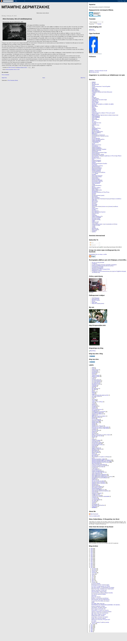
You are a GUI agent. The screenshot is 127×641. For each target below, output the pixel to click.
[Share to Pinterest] (34, 67)
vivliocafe (94, 123)
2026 (92, 548)
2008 (92, 629)
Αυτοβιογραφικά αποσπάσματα (98, 411)
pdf (92, 390)
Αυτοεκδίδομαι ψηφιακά (97, 412)
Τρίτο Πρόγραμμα (95, 298)
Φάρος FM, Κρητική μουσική (98, 303)
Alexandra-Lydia (95, 84)
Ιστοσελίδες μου (95, 441)
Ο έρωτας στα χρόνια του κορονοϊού (99, 465)
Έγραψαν (94, 424)
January (93, 623)
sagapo (93, 394)
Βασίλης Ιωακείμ (95, 130)
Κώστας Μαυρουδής (96, 182)
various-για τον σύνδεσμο (97, 401)
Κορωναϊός (94, 445)
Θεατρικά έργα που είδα (97, 435)
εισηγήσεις (94, 429)
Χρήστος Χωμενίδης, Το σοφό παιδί (98, 590)
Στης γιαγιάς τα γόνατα (97, 487)
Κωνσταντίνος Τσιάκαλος (97, 181)
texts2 (93, 397)
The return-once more (96, 122)
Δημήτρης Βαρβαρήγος (97, 148)
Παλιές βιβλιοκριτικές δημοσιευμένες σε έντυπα (102, 476)
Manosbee (94, 105)
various (93, 400)
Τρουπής (94, 501)
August (93, 574)
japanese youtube (95, 376)
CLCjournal (94, 370)
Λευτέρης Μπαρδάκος (96, 185)
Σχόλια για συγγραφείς (97, 493)
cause (93, 368)
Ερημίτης (94, 162)
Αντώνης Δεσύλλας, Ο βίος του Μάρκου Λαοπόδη (102, 592)
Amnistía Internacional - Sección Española (101, 86)
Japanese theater (95, 375)
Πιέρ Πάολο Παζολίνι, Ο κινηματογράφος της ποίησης (102, 587)
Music (93, 387)
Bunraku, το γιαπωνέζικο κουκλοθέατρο (99, 598)
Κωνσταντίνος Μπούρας (97, 180)
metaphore (94, 386)
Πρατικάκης (94, 484)
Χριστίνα (94, 231)
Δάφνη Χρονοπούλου (96, 144)
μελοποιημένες (95, 454)
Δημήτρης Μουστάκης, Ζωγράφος (99, 149)
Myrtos (93, 107)
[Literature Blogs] (91, 29)
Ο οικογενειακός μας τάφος (98, 466)
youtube (93, 403)
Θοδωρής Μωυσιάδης (96, 169)
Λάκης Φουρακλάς (96, 183)
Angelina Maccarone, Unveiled (97, 615)
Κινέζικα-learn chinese (96, 176)
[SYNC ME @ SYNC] (94, 72)
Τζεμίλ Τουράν (95, 223)
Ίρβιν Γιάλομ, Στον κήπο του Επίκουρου (99, 612)
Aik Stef (93, 83)
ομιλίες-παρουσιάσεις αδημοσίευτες (99, 474)
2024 (92, 551)
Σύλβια (93, 220)
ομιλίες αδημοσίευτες (96, 473)
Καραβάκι (94, 174)
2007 (92, 630)
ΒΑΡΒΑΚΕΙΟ (95, 129)
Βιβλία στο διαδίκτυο (96, 132)
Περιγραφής (94, 205)
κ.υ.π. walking (95, 173)
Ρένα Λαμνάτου (95, 210)
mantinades (94, 385)
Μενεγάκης (94, 455)
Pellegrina (94, 109)
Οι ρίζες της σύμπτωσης (97, 471)
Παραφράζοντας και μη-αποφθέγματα (100, 477)
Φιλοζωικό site (95, 228)
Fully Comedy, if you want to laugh (99, 99)
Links (93, 378)
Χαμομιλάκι (94, 230)
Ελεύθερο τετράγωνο (96, 158)
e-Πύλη (93, 95)
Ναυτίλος (94, 194)
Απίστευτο (94, 408)
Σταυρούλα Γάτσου (96, 218)
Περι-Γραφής (94, 204)
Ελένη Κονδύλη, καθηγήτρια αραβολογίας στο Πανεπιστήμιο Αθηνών (106, 155)
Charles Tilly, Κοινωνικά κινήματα (98, 618)
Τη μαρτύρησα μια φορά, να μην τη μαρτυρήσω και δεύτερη (104, 224)
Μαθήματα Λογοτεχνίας (97, 449)
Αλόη (93, 126)
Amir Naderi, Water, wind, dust (97, 603)
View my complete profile (94, 516)
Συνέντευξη (94, 492)
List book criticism (96, 379)
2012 (92, 567)
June (93, 576)
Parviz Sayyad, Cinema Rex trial (98, 608)
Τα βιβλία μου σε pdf (96, 495)
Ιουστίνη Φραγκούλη (96, 171)
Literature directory (92, 30)
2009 (92, 627)
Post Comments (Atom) (13, 80)
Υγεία (93, 503)
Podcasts (94, 391)
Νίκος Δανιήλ (95, 196)
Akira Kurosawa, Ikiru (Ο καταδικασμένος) (100, 599)
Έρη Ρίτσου (94, 433)
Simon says (94, 118)
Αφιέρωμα (94, 414)
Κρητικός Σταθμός (95, 448)
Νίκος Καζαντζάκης (96, 463)
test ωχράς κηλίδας (96, 396)
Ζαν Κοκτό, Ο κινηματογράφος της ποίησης (100, 586)
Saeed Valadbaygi (96, 117)
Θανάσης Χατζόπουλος (97, 167)
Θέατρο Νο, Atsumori (95, 596)
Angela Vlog (94, 88)
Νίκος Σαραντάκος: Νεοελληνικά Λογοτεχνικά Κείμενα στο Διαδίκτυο (106, 198)
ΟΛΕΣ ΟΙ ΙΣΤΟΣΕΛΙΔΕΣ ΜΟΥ (98, 472)
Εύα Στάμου (94, 164)
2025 (92, 550)
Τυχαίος (93, 226)
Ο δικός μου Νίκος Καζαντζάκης (98, 464)
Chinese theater (95, 369)
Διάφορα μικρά (95, 421)
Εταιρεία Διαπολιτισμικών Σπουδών (99, 163)
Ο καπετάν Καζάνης (95, 583)
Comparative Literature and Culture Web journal (102, 92)
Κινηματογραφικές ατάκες (97, 444)
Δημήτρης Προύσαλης (96, 150)
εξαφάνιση (94, 431)
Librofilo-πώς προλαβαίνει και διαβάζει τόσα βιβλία (103, 104)
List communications (96, 380)
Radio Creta (94, 302)
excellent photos (95, 98)
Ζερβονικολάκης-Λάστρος (97, 165)
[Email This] (28, 67)
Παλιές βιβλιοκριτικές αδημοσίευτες (99, 475)
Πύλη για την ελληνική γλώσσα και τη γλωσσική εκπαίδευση (105, 206)
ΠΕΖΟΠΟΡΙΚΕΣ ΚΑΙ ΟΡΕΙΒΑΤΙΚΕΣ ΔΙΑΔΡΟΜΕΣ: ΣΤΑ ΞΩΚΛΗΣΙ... (106, 604)
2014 (92, 564)
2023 (92, 552)
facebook (94, 373)
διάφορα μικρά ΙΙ (95, 422)
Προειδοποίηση (95, 485)
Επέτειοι (93, 432)
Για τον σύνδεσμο (95, 419)
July (93, 575)
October (93, 571)
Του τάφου (94, 500)
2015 (92, 563)
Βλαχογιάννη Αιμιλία (96, 417)
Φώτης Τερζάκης (95, 229)
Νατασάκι (94, 193)
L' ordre (93, 377)
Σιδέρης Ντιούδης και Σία (97, 216)
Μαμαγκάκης (95, 450)
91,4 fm (93, 301)
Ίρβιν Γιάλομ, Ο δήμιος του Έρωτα (98, 614)
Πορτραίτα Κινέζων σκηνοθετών (99, 483)
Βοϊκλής (93, 418)
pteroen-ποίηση (95, 114)
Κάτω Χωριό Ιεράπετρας (97, 175)
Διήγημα (93, 423)
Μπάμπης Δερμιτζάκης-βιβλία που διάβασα (101, 460)
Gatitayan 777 (95, 100)
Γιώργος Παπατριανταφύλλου (98, 139)
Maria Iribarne (95, 106)
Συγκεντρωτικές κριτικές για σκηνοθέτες (100, 490)
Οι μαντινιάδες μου (96, 470)
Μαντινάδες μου (95, 451)
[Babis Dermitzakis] (93, 52)
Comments (93, 245)
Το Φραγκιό (94, 263)
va (92, 398)
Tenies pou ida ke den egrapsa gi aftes (100, 395)
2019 (92, 558)
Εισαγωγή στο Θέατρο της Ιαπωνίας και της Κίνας (102, 265)
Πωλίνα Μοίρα (95, 208)
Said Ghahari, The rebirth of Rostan (98, 607)
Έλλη (93, 159)
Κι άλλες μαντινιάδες (96, 443)
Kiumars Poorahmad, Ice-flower (98, 606)
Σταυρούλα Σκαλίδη (96, 219)
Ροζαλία (93, 214)
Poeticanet (94, 111)
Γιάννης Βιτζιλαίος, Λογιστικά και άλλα (100, 136)
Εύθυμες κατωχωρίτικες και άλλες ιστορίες (101, 434)
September (94, 572)
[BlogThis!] (30, 67)
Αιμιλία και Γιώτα (95, 125)
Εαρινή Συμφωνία (96, 153)
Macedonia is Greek (96, 384)
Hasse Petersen (95, 101)
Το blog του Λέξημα (96, 225)
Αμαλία (93, 127)
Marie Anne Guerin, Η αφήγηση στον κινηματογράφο (102, 588)
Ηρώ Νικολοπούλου (96, 166)
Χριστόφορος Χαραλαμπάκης (98, 505)
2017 (92, 560)
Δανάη (93, 143)
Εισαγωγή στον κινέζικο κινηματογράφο (100, 428)
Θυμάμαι (94, 437)
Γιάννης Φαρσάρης (96, 138)
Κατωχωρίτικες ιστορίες (97, 442)
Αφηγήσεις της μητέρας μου (98, 413)
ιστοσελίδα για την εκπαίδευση (98, 172)
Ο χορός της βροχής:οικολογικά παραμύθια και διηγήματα (104, 264)
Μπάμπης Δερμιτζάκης (25, 7)
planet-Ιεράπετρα (95, 299)
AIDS (93, 367)
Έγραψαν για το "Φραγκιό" (97, 426)
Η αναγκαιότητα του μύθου (97, 266)
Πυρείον (93, 207)
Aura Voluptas (95, 89)
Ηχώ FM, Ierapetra (96, 300)
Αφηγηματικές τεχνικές (97, 270)
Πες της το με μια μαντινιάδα (98, 262)
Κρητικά (93, 446)
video (93, 402)
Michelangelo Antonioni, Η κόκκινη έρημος (100, 584)
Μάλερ (93, 186)
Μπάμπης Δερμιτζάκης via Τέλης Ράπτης (100, 192)
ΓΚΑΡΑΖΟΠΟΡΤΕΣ (96, 141)
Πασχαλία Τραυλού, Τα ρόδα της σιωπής (100, 622)
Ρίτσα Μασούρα (95, 213)
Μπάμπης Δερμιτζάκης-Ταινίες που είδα (12, 69)
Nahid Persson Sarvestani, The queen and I (100, 619)
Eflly (93, 96)
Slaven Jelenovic (95, 119)
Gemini (93, 374)
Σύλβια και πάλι (95, 221)
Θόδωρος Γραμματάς (96, 170)
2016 (92, 562)
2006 (92, 631)
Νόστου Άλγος (95, 201)
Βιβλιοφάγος (94, 133)
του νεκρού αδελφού (96, 499)
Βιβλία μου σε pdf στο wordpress (99, 416)
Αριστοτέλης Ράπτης (96, 128)
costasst (94, 93)
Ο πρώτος (94, 467)
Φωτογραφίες (95, 504)
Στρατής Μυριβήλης (96, 488)
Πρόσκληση (93, 595)
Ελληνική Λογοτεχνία (96, 160)
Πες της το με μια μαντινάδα (98, 481)
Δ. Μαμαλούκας (95, 142)
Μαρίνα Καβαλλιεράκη (97, 190)
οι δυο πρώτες (95, 468)
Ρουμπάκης (94, 215)
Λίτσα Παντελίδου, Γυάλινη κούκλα (98, 591)
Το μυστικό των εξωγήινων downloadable (100, 496)
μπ (92, 457)
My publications (95, 388)
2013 (92, 566)
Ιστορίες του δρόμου (96, 440)
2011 (92, 625)
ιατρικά (93, 439)
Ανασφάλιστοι (95, 406)
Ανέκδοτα (94, 407)
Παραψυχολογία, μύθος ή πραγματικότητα (101, 269)
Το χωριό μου (95, 498)
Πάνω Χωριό (94, 202)
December (94, 568)
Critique (93, 94)
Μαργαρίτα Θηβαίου (96, 187)
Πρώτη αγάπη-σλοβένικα (97, 486)
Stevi (93, 120)
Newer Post (4, 77)
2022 (92, 554)
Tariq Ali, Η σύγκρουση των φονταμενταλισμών (101, 611)
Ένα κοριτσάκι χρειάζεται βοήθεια (98, 594)
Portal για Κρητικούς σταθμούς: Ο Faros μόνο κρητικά (103, 112)
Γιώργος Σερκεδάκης (96, 140)
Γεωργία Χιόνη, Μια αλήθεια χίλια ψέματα (100, 600)
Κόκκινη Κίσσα (95, 177)
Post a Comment (5, 74)
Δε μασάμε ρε (95, 145)
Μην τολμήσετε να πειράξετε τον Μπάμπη (101, 456)
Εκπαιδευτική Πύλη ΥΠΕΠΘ (98, 154)
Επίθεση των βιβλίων (96, 161)
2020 (92, 556)
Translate (99, 24)
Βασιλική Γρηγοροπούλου (97, 131)
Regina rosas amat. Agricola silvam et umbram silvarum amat (105, 115)
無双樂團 (94, 507)
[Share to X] (31, 67)
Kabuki (92, 602)
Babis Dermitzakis (92, 36)
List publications (95, 383)
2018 (92, 559)
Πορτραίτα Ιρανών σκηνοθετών (98, 482)
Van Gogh (94, 399)
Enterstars (94, 97)
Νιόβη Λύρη (94, 199)
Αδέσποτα (94, 405)
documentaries (95, 372)
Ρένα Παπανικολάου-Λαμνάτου (98, 212)
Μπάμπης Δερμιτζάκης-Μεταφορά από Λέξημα (102, 461)
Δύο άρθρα (93, 620)
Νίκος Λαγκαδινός (96, 197)
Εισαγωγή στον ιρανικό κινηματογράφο (100, 427)
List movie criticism (96, 381)
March (93, 580)
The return (94, 121)
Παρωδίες (94, 478)
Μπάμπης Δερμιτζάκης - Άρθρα (98, 459)
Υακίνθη (93, 227)
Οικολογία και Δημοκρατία (97, 268)
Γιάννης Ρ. (94, 137)
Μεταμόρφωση (95, 191)
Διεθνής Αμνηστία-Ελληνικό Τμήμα (99, 152)
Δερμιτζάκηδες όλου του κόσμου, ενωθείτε (98, 254)
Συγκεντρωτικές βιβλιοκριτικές (98, 489)
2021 (92, 555)
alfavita (93, 85)
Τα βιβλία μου (95, 494)
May (93, 578)
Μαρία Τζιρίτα (95, 188)
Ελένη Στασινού (95, 156)
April (93, 579)
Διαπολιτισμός (95, 151)
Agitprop (93, 82)
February (94, 582)
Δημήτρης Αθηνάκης (96, 147)
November (94, 570)
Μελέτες (93, 453)
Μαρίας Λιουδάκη (95, 452)
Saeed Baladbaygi (96, 116)
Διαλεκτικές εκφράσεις (96, 420)
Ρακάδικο (94, 209)
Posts (92, 242)
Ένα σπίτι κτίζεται (96, 430)
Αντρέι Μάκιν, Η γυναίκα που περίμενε (99, 617)
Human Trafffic (95, 103)
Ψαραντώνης (95, 506)
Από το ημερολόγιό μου (97, 409)
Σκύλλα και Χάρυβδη (96, 217)
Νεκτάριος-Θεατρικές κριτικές (98, 195)
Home (43, 77)
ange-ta (93, 87)
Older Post (83, 77)
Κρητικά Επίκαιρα (96, 178)
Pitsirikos (94, 110)
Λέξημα (93, 184)
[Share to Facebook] (32, 67)
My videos (94, 389)
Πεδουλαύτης (95, 479)
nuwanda (94, 108)
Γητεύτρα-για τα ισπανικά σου (98, 134)
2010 (92, 626)
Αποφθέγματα (95, 410)
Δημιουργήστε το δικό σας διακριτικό (95, 53)
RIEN (93, 392)
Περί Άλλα (94, 203)
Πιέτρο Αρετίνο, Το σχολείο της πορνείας (100, 610)
